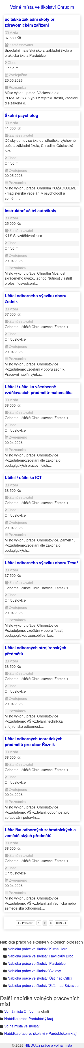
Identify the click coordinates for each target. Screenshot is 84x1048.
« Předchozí (26, 923)
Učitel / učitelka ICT (23, 477)
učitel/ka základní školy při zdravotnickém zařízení (30, 22)
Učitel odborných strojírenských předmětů (35, 650)
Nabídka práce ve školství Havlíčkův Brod (40, 956)
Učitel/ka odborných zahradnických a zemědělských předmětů (40, 832)
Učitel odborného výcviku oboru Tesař (41, 563)
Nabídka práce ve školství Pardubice (37, 963)
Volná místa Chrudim (20, 1011)
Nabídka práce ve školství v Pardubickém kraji (40, 1033)
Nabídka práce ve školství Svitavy (34, 970)
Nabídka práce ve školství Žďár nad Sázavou (43, 985)
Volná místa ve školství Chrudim (42, 7)
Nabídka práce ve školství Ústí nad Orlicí (40, 978)
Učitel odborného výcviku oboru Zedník (35, 298)
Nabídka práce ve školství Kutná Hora (37, 948)
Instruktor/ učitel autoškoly (30, 211)
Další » (60, 923)
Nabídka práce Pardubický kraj (28, 1018)
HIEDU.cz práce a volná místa (48, 1045)
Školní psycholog (21, 115)
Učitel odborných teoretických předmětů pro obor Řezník (33, 741)
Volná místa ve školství (22, 1026)
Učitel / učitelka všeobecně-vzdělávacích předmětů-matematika (39, 389)
